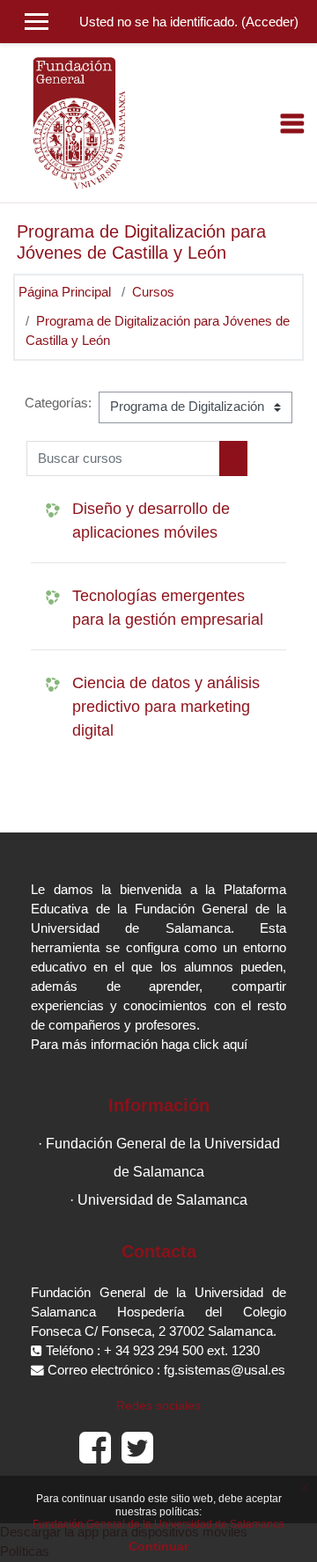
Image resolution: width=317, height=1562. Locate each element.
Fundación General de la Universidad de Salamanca (158, 1524)
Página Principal (64, 292)
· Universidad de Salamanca (158, 1199)
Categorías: (58, 403)
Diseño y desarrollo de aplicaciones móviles (151, 520)
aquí (235, 1045)
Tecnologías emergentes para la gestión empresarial (167, 607)
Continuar (158, 1546)
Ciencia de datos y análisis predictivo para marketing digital (166, 706)
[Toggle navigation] (292, 123)
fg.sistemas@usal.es (224, 1370)
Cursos (153, 292)
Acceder (270, 22)
